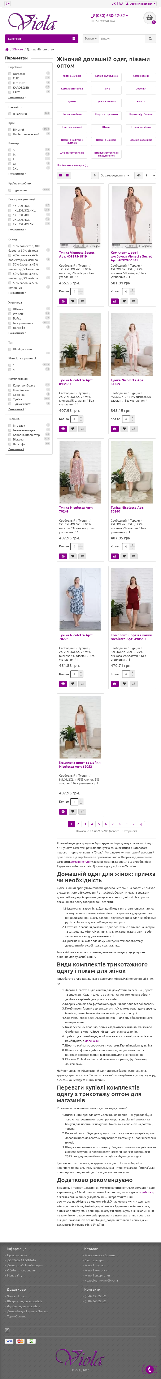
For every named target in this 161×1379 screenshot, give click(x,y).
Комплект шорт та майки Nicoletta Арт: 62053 (80, 764)
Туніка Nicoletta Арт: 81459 (127, 382)
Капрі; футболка (30, 385)
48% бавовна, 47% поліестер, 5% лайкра (28, 258)
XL (30, 164)
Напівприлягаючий (30, 134)
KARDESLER (30, 87)
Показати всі (16, 97)
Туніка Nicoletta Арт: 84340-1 (76, 382)
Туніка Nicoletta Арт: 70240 (127, 509)
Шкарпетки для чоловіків (24, 1301)
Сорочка (30, 394)
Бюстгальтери (94, 1260)
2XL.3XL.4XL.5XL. (30, 224)
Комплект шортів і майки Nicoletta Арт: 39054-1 (131, 637)
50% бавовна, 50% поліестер (28, 285)
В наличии (30, 114)
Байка (30, 318)
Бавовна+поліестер (30, 434)
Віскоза (30, 439)
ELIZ (30, 78)
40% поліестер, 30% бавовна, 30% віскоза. (28, 248)
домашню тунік (80, 861)
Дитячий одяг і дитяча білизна (27, 1311)
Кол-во (64, 291)
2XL (30, 168)
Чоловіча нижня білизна (101, 1280)
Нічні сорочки (30, 350)
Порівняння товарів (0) (72, 165)
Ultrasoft (30, 309)
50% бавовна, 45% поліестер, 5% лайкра (28, 276)
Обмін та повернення (21, 1270)
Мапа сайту (14, 1275)
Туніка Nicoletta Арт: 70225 (76, 637)
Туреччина (30, 190)
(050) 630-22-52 (95, 1296)
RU (121, 3)
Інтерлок (30, 425)
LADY (30, 92)
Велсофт (30, 327)
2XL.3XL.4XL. (30, 219)
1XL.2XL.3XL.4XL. (30, 210)
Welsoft (30, 314)
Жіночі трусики (95, 1265)
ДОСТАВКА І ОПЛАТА (21, 1260)
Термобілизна (16, 1316)
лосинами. (92, 1040)
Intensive (30, 83)
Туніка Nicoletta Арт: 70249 (76, 509)
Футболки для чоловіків (23, 1306)
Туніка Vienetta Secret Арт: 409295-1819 (77, 254)
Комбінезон (30, 390)
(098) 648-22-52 (95, 1301)
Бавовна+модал (30, 430)
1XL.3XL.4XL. (30, 215)
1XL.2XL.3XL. (30, 206)
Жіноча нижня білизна (100, 1255)
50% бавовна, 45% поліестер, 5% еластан (28, 267)
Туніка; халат (30, 404)
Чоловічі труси (17, 1296)
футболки (146, 1192)
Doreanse (30, 73)
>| (141, 824)
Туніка (30, 399)
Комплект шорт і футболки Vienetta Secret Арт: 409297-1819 (131, 256)
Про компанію (17, 1255)
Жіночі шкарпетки (97, 1275)
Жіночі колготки (96, 1270)
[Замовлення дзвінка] (149, 1369)
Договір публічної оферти (25, 1265)
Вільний (30, 129)
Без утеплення (30, 323)
